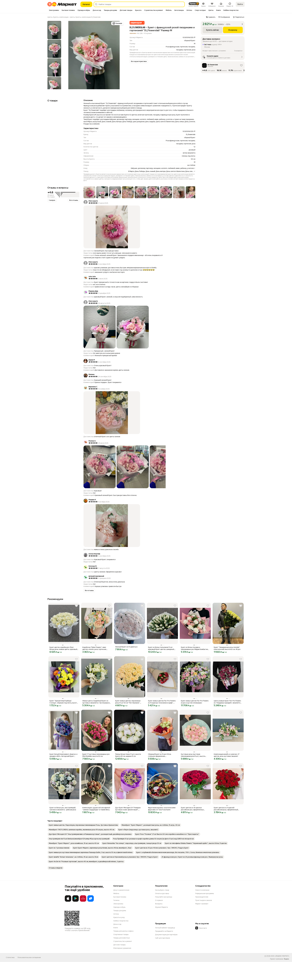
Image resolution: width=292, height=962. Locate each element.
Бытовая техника (119, 897)
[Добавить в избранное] (76, 605)
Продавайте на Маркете (164, 931)
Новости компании (202, 890)
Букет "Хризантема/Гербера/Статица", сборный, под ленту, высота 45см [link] (64, 702)
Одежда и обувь (119, 907)
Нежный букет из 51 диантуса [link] (126, 647)
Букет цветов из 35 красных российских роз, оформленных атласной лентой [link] (192, 809)
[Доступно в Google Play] (75, 901)
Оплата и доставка (162, 893)
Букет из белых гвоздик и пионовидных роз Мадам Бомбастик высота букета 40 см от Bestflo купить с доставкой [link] (195, 648)
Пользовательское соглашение (29, 957)
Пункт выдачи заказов (203, 900)
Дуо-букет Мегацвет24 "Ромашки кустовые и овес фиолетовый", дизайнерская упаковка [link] (128, 809)
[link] (83, 825)
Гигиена (116, 900)
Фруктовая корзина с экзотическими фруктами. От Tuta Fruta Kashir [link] (161, 809)
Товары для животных (121, 938)
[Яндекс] (286, 959)
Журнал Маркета (161, 907)
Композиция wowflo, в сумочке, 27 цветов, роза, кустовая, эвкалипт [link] (226, 755)
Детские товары (119, 945)
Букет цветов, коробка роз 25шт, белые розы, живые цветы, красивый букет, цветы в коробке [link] (63, 648)
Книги (115, 928)
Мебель (116, 893)
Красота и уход (119, 917)
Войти (240, 4)
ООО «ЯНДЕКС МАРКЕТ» (280, 956)
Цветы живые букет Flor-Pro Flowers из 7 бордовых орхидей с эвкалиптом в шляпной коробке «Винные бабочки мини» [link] (228, 702)
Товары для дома (119, 910)
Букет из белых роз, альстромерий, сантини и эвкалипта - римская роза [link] (63, 809)
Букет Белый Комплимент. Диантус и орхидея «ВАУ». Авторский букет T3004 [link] (63, 755)
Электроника (118, 904)
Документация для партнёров (166, 934)
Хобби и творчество (120, 921)
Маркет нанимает (201, 904)
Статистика (10, 957)
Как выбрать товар (162, 890)
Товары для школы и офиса (123, 931)
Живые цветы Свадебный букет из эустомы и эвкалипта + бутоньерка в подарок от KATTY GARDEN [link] (96, 702)
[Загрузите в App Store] (68, 901)
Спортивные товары (121, 934)
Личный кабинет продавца (165, 928)
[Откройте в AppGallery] (83, 901)
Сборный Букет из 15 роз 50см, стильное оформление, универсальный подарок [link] (159, 755)
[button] (137, 23)
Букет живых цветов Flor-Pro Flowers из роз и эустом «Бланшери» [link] (195, 702)
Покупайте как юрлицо (163, 897)
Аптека (116, 914)
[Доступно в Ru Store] (90, 901)
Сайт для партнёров (162, 938)
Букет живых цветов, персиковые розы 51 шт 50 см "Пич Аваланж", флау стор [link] (128, 702)
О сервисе (159, 900)
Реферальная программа (204, 893)
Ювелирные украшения (122, 948)
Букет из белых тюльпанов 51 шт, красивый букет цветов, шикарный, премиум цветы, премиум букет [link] (161, 648)
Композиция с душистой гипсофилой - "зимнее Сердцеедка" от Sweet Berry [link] (96, 809)
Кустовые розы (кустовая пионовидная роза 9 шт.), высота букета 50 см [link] (193, 755)
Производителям (201, 897)
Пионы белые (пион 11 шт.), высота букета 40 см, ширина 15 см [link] (128, 755)
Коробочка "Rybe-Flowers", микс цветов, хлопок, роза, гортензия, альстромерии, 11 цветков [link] (94, 648)
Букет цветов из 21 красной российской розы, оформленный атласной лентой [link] (226, 809)
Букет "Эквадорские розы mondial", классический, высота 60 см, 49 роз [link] (227, 648)
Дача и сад (117, 924)
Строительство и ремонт (122, 941)
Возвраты (158, 904)
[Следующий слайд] (120, 55)
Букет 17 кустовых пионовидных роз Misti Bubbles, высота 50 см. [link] (96, 755)
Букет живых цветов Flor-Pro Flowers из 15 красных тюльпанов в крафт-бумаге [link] (162, 702)
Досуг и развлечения (121, 890)
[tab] (53, 10)
